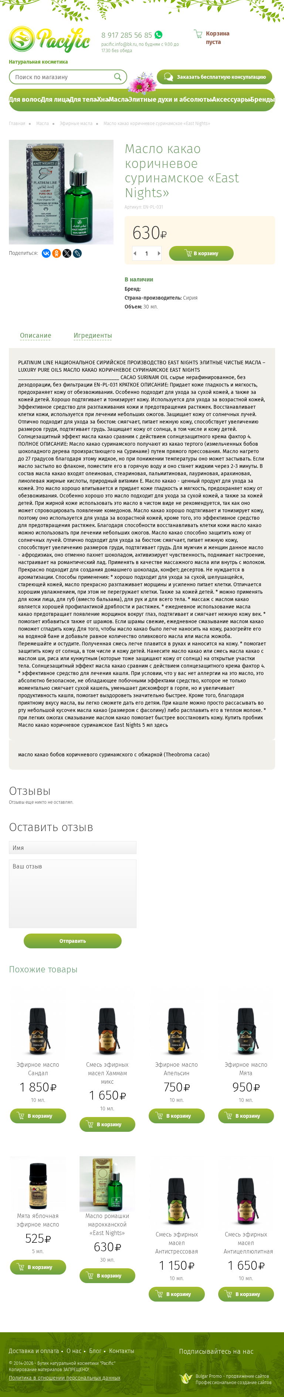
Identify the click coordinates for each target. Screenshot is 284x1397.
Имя (18, 847)
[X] (66, 253)
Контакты (121, 1350)
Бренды (262, 99)
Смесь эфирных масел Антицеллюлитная (248, 1243)
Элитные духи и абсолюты (170, 99)
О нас (74, 1350)
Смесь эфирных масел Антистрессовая (176, 1243)
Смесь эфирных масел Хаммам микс (107, 1073)
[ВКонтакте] (46, 253)
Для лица (55, 99)
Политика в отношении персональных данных (64, 1378)
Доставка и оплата (34, 1350)
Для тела (83, 99)
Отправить (73, 941)
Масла (118, 99)
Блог (95, 1350)
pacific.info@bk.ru (119, 44)
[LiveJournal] (77, 253)
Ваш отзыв (27, 866)
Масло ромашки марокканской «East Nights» (107, 1224)
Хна (103, 99)
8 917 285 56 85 (126, 35)
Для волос (25, 99)
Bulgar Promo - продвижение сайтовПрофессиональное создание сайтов (234, 1379)
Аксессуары (231, 99)
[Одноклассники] (56, 253)
